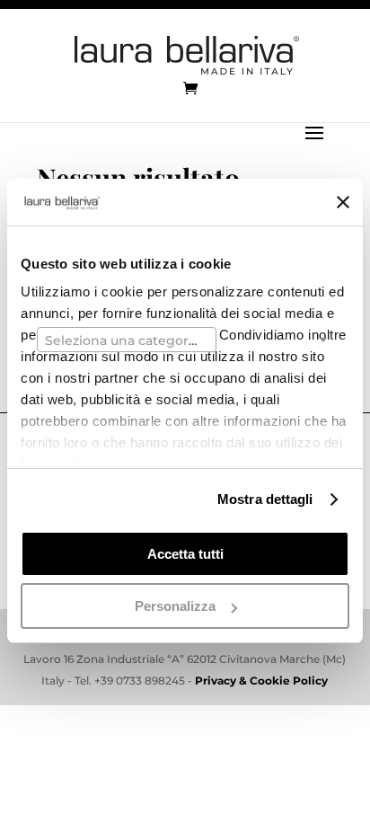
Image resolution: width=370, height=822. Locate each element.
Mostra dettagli (265, 499)
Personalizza (175, 606)
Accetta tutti (185, 553)
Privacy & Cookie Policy (261, 680)
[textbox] (127, 340)
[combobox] (126, 339)
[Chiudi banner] (343, 202)
